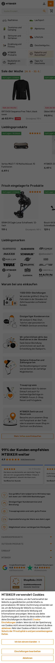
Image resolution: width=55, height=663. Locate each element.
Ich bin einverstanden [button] (27, 642)
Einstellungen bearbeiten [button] (28, 651)
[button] (6, 628)
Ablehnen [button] (27, 658)
